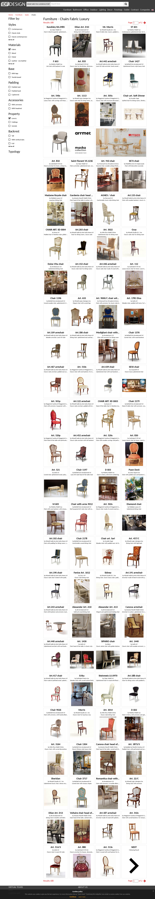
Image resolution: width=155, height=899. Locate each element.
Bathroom (77, 10)
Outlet (126, 10)
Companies (145, 10)
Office (86, 10)
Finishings (118, 10)
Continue (73, 897)
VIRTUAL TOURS (15, 887)
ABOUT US (82, 887)
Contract (135, 10)
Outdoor (94, 10)
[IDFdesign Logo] (13, 4)
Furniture (67, 10)
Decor (110, 10)
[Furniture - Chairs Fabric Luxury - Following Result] (145, 23)
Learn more (82, 897)
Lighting (102, 10)
